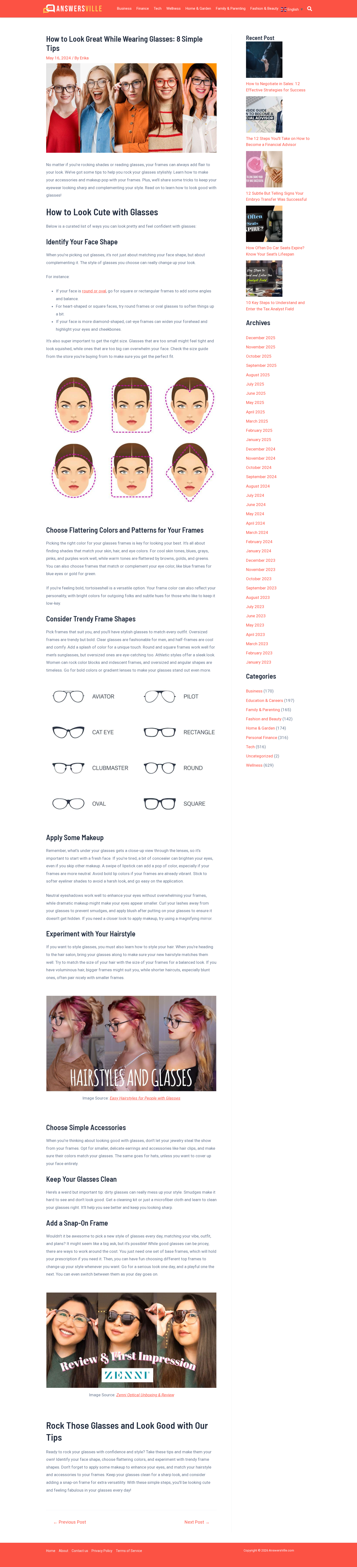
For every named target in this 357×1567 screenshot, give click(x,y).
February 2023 (259, 653)
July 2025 (255, 384)
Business (124, 8)
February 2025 (259, 430)
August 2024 (258, 486)
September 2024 (261, 476)
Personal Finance (261, 737)
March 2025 (257, 421)
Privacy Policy (102, 1551)
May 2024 (255, 513)
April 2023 (255, 634)
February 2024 (259, 541)
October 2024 (259, 467)
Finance (142, 8)
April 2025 (255, 412)
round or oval (94, 291)
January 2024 (258, 550)
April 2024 (255, 523)
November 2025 (260, 347)
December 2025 (260, 337)
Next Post (197, 1522)
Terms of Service (129, 1551)
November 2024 (260, 458)
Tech (158, 8)
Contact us (80, 1551)
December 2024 (260, 449)
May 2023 (255, 625)
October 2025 (259, 356)
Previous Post (69, 1522)
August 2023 (258, 597)
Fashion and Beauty (263, 718)
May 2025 (255, 402)
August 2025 (258, 374)
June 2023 (256, 615)
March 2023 (257, 643)
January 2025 (258, 439)
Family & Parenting (231, 8)
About (63, 1551)
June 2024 (256, 504)
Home (50, 1551)
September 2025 (261, 365)
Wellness (173, 8)
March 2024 (257, 532)
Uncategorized (259, 756)
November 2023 (260, 569)
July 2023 (255, 606)
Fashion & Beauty (264, 8)
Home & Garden (198, 8)
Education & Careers (264, 700)
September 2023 (261, 588)
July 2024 (255, 495)
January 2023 (258, 662)
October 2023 (259, 578)
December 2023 (260, 560)
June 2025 (256, 393)
